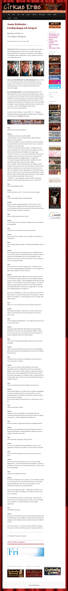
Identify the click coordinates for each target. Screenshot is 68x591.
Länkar (49, 14)
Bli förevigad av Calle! (54, 48)
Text (23, 14)
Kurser (28, 14)
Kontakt (16, 18)
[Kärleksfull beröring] (55, 163)
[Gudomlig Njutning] (55, 110)
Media (54, 14)
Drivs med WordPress (34, 585)
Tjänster (34, 14)
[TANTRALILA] (55, 130)
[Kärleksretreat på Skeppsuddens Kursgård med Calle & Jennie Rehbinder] (55, 136)
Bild (18, 14)
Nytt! (14, 14)
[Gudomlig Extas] (55, 116)
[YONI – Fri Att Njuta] (55, 156)
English (9, 18)
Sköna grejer (42, 14)
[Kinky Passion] (55, 159)
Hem (9, 14)
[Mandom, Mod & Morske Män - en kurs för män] (55, 174)
